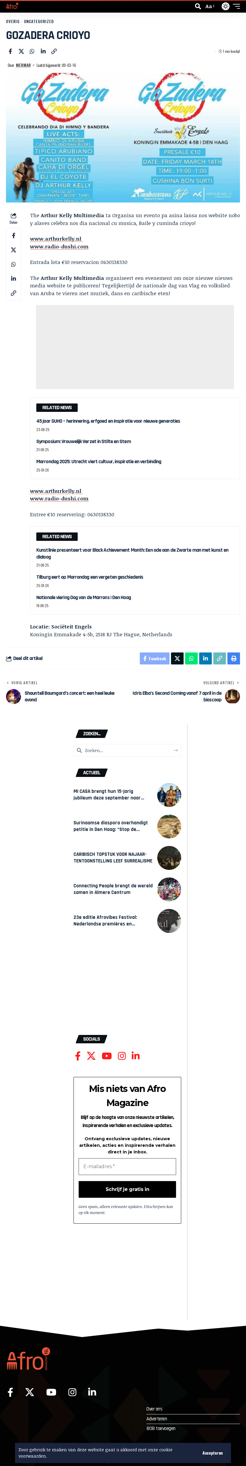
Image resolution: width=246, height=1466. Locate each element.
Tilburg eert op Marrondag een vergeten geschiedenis (89, 577)
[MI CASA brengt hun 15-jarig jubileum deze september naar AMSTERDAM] (169, 795)
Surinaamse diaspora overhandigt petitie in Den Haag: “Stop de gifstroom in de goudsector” (111, 829)
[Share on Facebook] (10, 51)
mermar (23, 65)
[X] (91, 1056)
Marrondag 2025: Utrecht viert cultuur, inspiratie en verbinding (98, 461)
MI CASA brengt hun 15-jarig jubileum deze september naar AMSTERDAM (107, 798)
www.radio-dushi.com (59, 246)
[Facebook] (78, 1056)
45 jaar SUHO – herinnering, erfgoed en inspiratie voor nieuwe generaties (108, 421)
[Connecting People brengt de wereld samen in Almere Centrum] (169, 889)
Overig (13, 21)
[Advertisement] (135, 347)
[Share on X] (21, 51)
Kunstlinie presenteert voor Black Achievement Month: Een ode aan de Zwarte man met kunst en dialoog (132, 553)
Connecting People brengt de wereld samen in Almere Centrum (113, 889)
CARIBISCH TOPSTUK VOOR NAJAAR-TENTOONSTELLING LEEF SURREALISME (113, 857)
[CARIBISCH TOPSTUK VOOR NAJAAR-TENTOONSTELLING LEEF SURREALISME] (169, 858)
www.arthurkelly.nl (56, 238)
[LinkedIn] (135, 1056)
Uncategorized (39, 21)
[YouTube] (106, 1056)
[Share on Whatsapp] (32, 51)
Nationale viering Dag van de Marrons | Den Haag (83, 597)
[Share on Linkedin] (43, 51)
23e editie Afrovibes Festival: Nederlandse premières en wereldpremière (105, 924)
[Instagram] (121, 1056)
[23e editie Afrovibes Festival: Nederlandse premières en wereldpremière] (169, 921)
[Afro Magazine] (12, 6)
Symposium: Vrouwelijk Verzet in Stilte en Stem (83, 441)
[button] (212, 1452)
